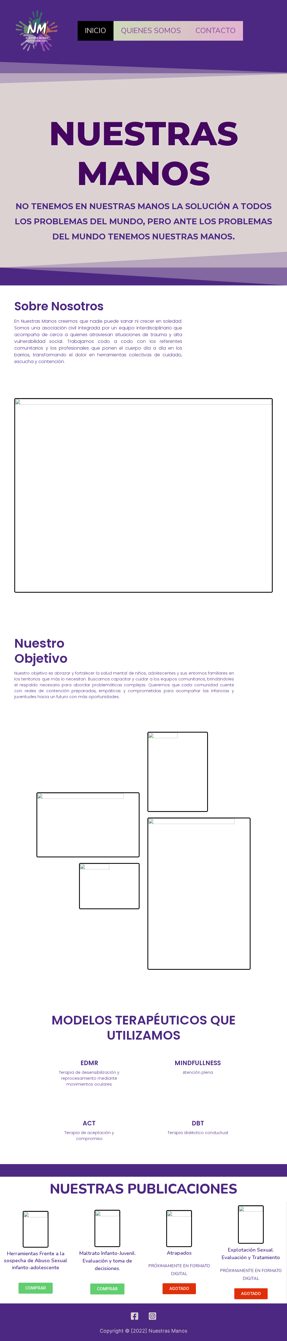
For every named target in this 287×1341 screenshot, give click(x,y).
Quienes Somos (151, 31)
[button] (35, 1288)
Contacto (215, 31)
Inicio (95, 31)
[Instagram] (152, 1316)
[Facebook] (134, 1316)
